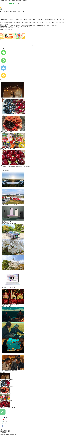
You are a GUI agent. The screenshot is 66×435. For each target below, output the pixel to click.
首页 (0, 0)
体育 (6, 0)
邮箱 (16, 0)
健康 (20, 0)
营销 (14, 0)
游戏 (9, 0)
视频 (18, 0)
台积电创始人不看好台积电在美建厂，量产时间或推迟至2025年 (9, 204)
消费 (23, 0)
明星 (7, 0)
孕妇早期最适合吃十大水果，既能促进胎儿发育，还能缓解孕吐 (7, 148)
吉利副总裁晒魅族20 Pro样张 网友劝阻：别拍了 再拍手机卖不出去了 (8, 223)
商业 (17, 0)
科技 (27, 0)
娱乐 (5, 0)
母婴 (13, 0)
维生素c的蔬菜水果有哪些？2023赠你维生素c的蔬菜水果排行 (7, 114)
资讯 (1, 0)
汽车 (24, 0)
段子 (22, 0)
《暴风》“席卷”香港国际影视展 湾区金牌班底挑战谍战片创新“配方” (9, 370)
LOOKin (3, 0)
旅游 (11, 0)
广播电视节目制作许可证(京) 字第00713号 (5, 429)
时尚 (8, 0)
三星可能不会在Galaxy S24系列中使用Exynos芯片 (8, 221)
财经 (19, 0)
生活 (12, 0)
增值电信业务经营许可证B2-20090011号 (5, 431)
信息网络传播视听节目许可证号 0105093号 (5, 430)
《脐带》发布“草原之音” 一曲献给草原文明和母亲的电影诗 (7, 306)
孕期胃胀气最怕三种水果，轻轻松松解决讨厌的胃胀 (6, 131)
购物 (25, 0)
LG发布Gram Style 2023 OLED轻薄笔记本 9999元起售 (8, 287)
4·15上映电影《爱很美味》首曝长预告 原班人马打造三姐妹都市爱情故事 (10, 304)
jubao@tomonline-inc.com (19, 434)
